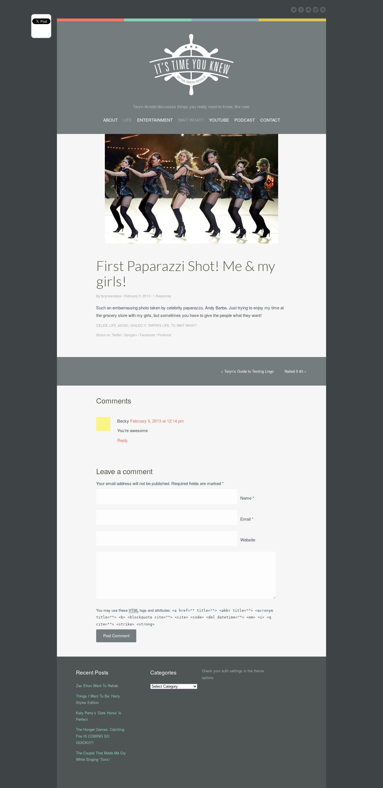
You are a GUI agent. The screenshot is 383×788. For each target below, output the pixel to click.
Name (247, 498)
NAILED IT (138, 325)
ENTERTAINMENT (155, 120)
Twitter (117, 334)
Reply (122, 440)
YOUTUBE (219, 120)
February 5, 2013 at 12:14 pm (157, 421)
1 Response (162, 295)
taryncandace (111, 295)
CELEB (101, 325)
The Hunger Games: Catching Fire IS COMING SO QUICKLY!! (100, 736)
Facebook (147, 334)
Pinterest (164, 334)
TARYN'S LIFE (158, 325)
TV (173, 325)
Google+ (130, 334)
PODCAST (244, 120)
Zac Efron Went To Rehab (97, 685)
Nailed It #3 (294, 371)
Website (247, 540)
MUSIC (123, 325)
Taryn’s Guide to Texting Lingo (249, 371)
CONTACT (270, 120)
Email (246, 519)
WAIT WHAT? (191, 120)
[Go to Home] (191, 91)
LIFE (127, 120)
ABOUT (110, 120)
